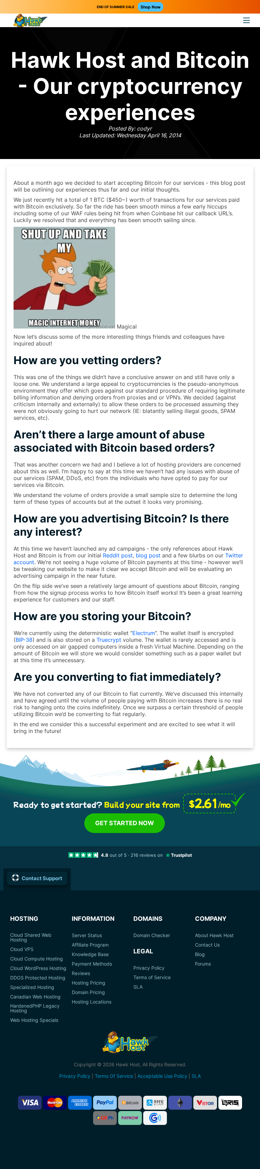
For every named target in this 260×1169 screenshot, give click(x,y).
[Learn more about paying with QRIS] (230, 1103)
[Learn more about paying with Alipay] (155, 1103)
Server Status (87, 935)
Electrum (143, 633)
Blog (200, 954)
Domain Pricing (88, 992)
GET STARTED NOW (124, 823)
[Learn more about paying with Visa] (30, 1103)
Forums (203, 964)
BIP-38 (24, 639)
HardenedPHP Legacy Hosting (35, 1008)
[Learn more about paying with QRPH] (105, 1118)
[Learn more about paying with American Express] (80, 1103)
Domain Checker (151, 935)
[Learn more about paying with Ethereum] (180, 1103)
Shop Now (150, 6)
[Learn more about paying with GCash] (155, 1118)
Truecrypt (108, 639)
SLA (138, 987)
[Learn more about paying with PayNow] (130, 1118)
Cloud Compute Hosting (36, 958)
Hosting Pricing (88, 982)
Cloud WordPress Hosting (38, 968)
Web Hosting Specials (34, 1020)
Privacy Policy (149, 968)
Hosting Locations (91, 1001)
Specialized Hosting (32, 987)
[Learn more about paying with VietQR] (205, 1103)
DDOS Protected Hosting (37, 977)
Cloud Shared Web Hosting (30, 937)
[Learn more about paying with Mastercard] (55, 1103)
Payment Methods (92, 964)
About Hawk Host (214, 935)
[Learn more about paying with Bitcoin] (130, 1103)
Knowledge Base (90, 954)
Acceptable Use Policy (162, 1076)
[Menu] (246, 20)
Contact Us (207, 945)
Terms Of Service (114, 1076)
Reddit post (118, 555)
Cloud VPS (22, 949)
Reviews (81, 973)
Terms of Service (152, 977)
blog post (148, 555)
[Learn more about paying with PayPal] (105, 1103)
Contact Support (42, 878)
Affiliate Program (90, 945)
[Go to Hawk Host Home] (30, 21)
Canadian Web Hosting (35, 996)
